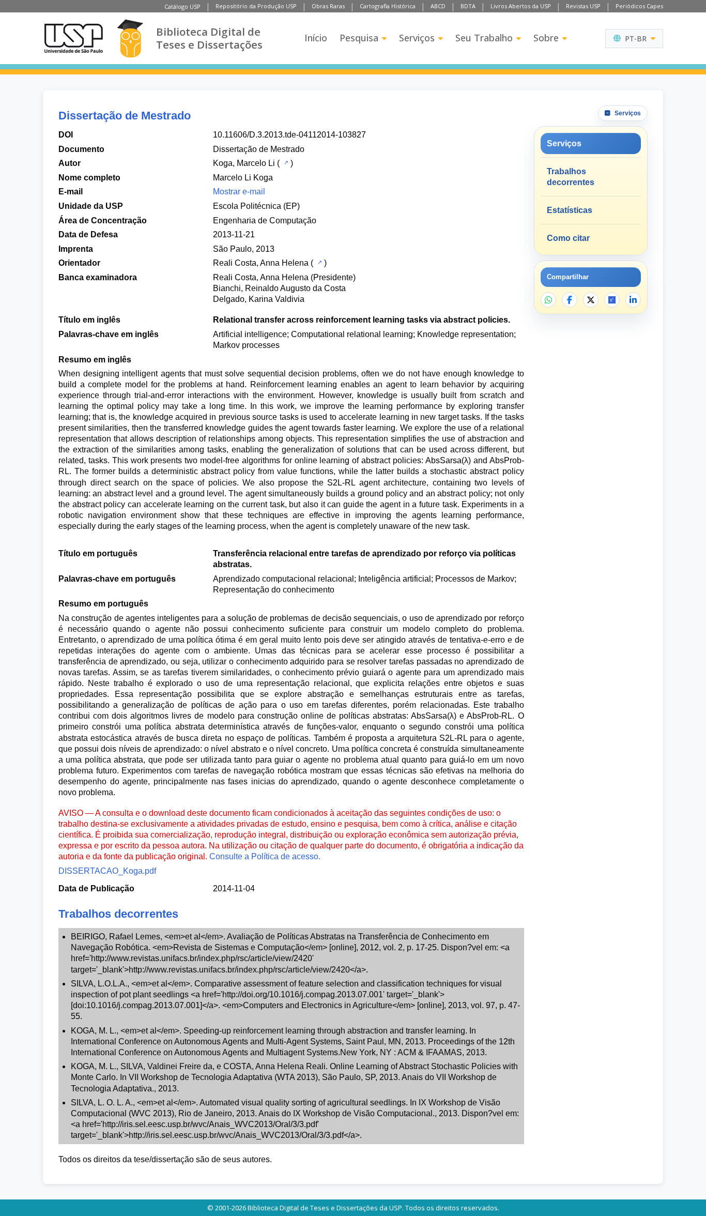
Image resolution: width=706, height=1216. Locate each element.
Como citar (568, 238)
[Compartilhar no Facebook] (569, 300)
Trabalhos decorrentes (570, 177)
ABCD (438, 6)
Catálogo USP (182, 6)
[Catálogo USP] (285, 162)
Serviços (417, 38)
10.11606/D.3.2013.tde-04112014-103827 (289, 134)
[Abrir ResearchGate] (612, 300)
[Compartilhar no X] (590, 300)
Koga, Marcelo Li (244, 163)
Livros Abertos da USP (520, 6)
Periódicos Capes (639, 6)
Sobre (546, 38)
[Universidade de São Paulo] (73, 38)
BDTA (468, 6)
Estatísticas (569, 210)
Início (315, 38)
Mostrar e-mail (239, 191)
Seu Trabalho (484, 38)
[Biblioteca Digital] (130, 38)
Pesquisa (359, 38)
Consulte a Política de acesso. (264, 856)
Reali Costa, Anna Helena (261, 263)
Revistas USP (583, 6)
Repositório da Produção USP (256, 6)
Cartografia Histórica (388, 6)
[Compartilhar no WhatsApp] (548, 300)
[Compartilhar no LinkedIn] (633, 300)
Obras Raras (328, 6)
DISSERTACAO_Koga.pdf (107, 871)
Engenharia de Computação (264, 220)
